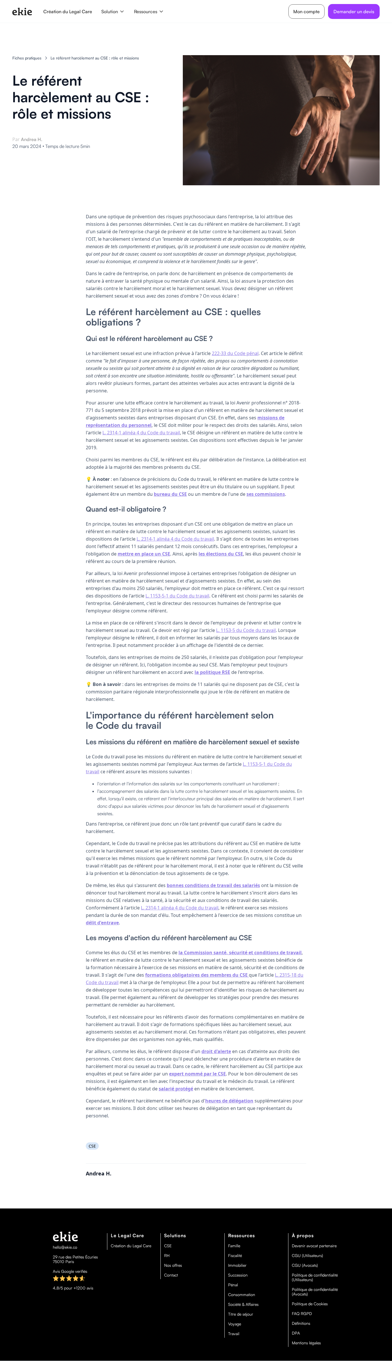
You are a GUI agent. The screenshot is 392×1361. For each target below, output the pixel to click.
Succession (238, 1275)
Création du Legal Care (67, 11)
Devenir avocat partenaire (314, 1246)
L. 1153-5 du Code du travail (246, 630)
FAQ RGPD (302, 1313)
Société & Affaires (243, 1304)
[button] (113, 11)
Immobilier (237, 1265)
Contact (171, 1275)
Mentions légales (306, 1343)
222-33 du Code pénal (235, 353)
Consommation (241, 1294)
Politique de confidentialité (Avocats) (315, 1291)
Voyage (234, 1324)
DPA (296, 1333)
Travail (233, 1333)
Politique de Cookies (310, 1304)
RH (167, 1255)
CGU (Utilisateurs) (307, 1255)
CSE (168, 1246)
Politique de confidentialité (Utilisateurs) (315, 1277)
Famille (234, 1246)
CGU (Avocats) (305, 1265)
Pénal (233, 1285)
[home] (22, 11)
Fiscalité (235, 1255)
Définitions (301, 1323)
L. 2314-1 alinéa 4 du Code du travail (141, 432)
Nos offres (173, 1265)
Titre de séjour (240, 1314)
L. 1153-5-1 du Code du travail (177, 596)
